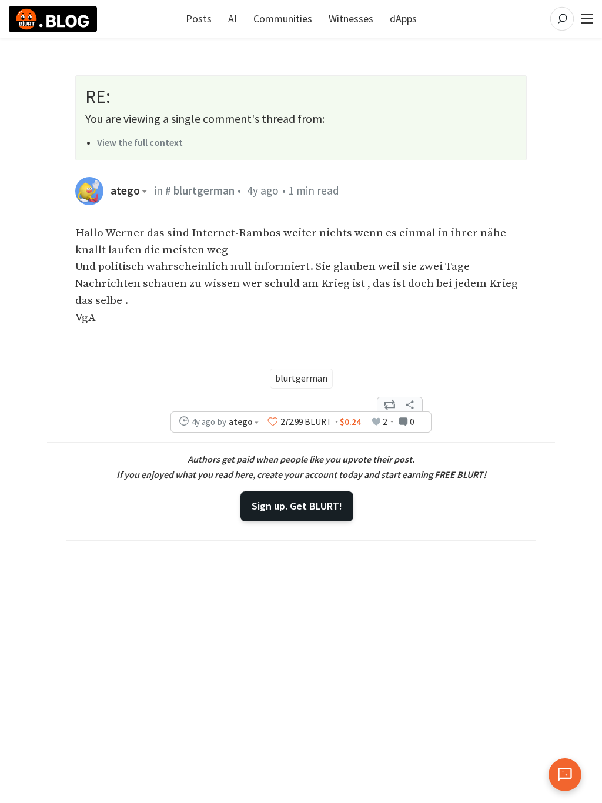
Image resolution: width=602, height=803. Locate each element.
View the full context (140, 142)
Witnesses (351, 18)
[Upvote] (272, 421)
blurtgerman (301, 378)
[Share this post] (409, 404)
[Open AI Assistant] (565, 774)
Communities (282, 18)
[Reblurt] (389, 404)
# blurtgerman (200, 190)
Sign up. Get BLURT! (297, 506)
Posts (199, 18)
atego (125, 190)
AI (232, 18)
